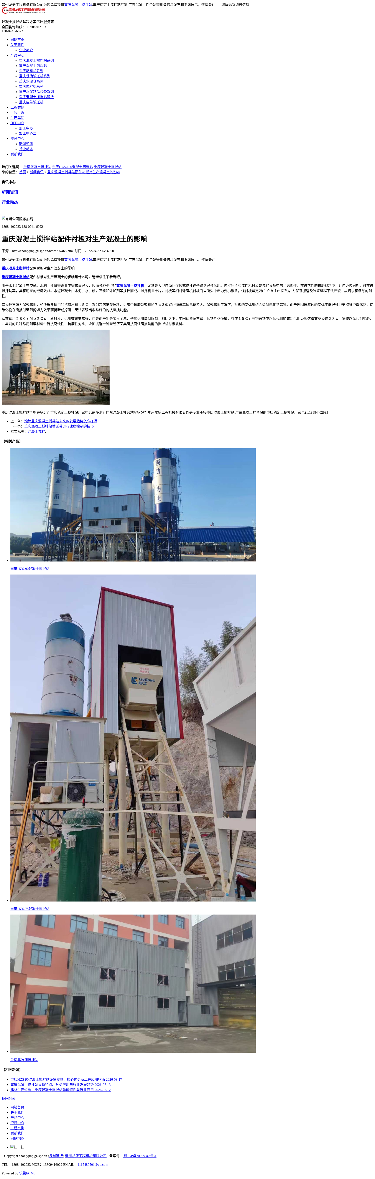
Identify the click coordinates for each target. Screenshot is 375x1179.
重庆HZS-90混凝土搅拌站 (29, 569)
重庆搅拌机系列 (31, 86)
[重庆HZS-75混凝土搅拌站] (133, 900)
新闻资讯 (26, 144)
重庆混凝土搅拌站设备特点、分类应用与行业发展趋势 (60, 1085)
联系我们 (17, 154)
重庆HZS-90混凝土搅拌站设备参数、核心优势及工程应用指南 (66, 1079)
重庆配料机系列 (31, 71)
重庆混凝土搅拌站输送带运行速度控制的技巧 (59, 426)
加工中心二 (27, 133)
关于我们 (17, 45)
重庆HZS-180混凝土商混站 (72, 167)
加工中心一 (27, 128)
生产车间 (17, 118)
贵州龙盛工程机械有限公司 (86, 1156)
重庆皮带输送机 (31, 102)
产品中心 (17, 55)
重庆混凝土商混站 (33, 66)
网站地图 (17, 1138)
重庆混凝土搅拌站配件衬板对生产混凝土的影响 (83, 172)
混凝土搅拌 (36, 431)
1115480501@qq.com (93, 1164)
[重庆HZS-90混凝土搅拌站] (133, 560)
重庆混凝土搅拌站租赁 (36, 97)
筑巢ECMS (27, 1173)
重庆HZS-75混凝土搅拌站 (29, 909)
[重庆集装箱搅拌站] (133, 1051)
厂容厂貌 (17, 112)
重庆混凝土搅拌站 (78, 5)
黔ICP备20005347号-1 (139, 1156)
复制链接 (56, 1156)
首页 (22, 172)
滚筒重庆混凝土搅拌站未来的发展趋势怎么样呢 (60, 421)
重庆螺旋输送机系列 (34, 76)
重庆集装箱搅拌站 (24, 1060)
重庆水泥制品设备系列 (36, 92)
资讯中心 (17, 138)
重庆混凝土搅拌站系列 (36, 60)
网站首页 (17, 39)
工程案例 (17, 107)
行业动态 (26, 149)
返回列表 (9, 1098)
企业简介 (26, 50)
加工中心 (17, 123)
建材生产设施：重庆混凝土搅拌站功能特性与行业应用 (60, 1090)
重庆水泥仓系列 (31, 81)
